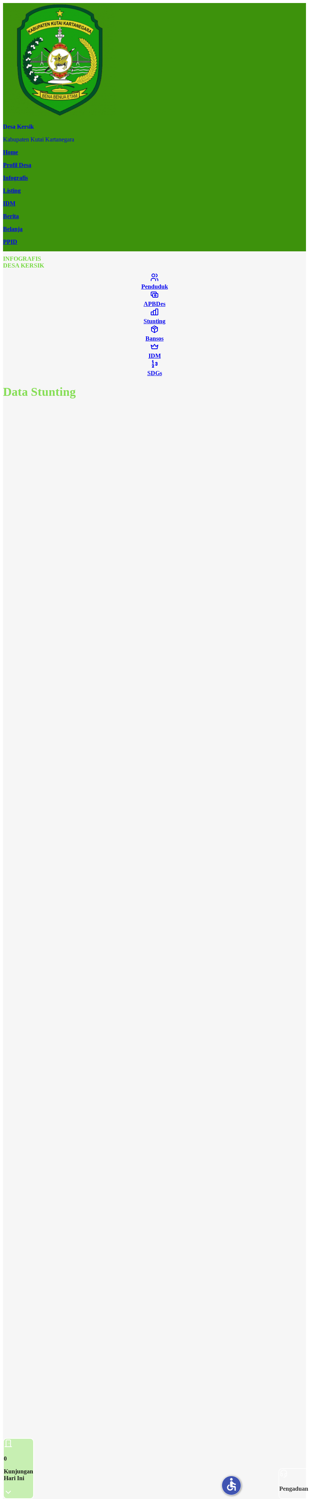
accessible (231, 1484)
